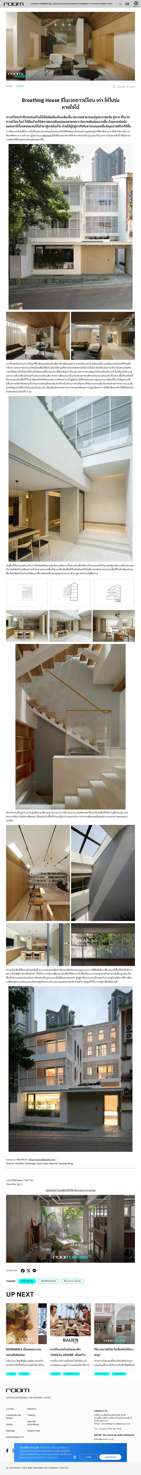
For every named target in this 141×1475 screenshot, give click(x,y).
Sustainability (83, 3)
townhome (119, 1374)
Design (70, 3)
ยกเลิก (88, 1457)
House (20, 86)
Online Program (33, 1423)
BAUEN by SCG (71, 1374)
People (96, 3)
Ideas (63, 3)
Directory (107, 3)
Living (34, 3)
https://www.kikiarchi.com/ (42, 1160)
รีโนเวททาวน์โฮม (72, 1281)
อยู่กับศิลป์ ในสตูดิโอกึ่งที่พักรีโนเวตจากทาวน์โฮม (71, 1190)
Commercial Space (49, 3)
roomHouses (48, 1281)
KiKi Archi (47, 136)
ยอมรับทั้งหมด (110, 1457)
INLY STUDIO (102, 1374)
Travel (31, 1415)
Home (9, 86)
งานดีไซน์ (24, 1374)
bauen (55, 1374)
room (11, 1374)
